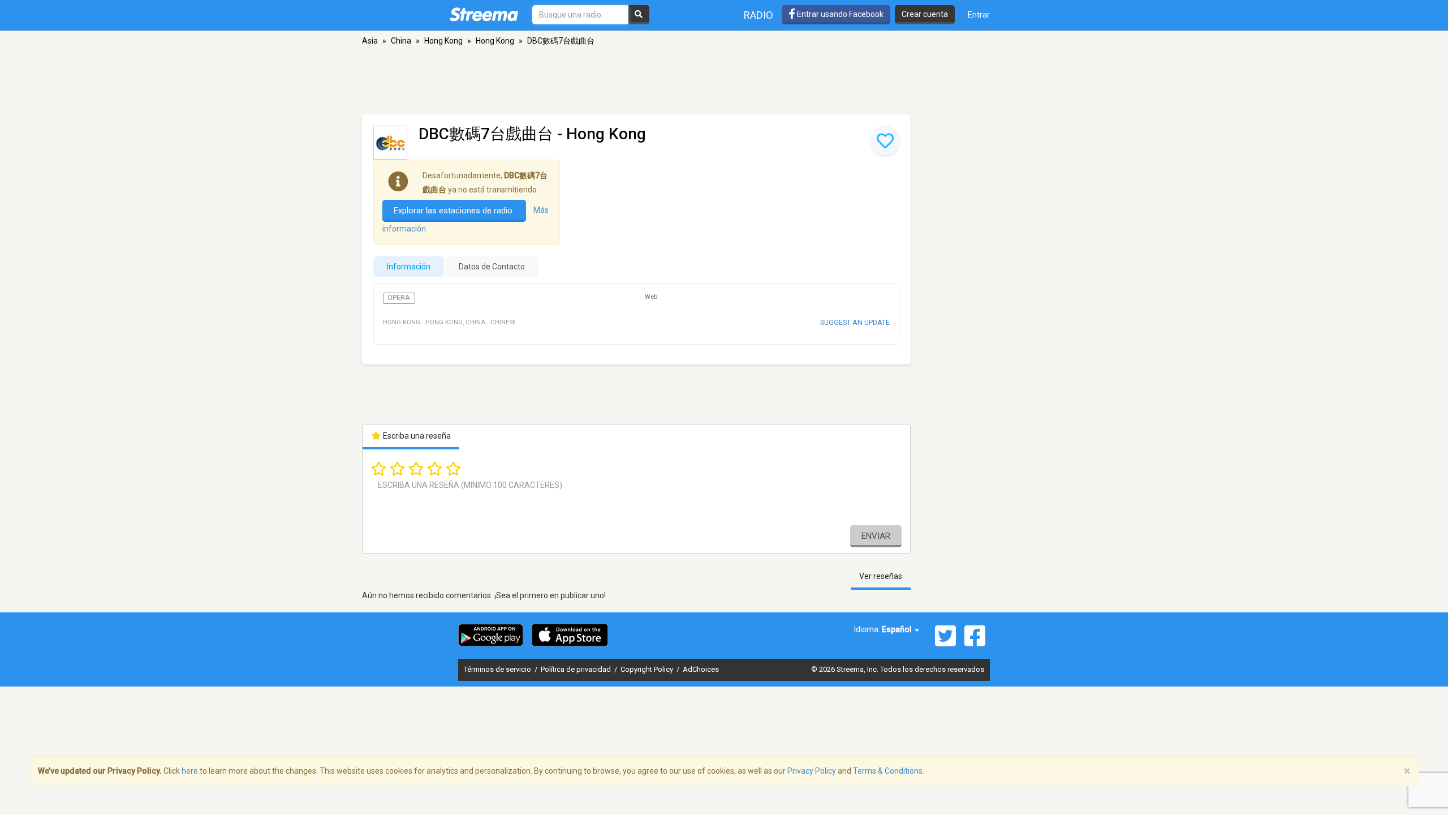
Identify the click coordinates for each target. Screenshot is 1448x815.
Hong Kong (443, 40)
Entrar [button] (979, 14)
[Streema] (484, 14)
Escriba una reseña (416, 435)
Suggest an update (855, 322)
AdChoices (701, 669)
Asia (370, 40)
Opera (398, 298)
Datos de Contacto (492, 266)
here (190, 770)
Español (897, 629)
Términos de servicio (498, 669)
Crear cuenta (925, 14)
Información (408, 266)
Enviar (875, 536)
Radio (758, 15)
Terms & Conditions (888, 770)
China (401, 40)
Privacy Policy (811, 770)
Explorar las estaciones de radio (454, 210)
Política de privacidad (577, 669)
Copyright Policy (647, 669)
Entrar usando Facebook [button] (839, 14)
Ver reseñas (880, 576)
